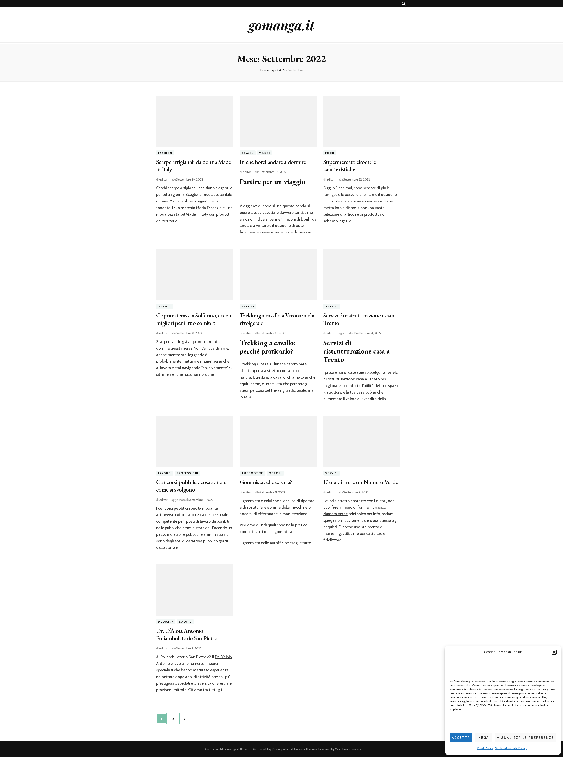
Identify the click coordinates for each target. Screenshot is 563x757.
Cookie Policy (485, 748)
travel (248, 153)
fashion (165, 153)
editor (163, 179)
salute (185, 622)
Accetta (461, 738)
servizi (164, 306)
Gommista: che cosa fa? (266, 482)
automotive (252, 473)
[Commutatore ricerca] (404, 4)
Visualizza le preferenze (525, 738)
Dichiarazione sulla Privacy (511, 748)
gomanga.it (281, 25)
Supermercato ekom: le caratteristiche (349, 165)
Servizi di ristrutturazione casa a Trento (358, 319)
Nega (483, 738)
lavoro (164, 473)
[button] (554, 652)
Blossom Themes (304, 749)
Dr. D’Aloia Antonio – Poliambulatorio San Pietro (186, 634)
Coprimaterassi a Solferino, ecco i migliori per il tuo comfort (193, 319)
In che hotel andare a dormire (273, 162)
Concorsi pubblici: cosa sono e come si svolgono (191, 485)
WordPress (342, 749)
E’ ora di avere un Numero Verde (360, 482)
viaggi (264, 153)
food (330, 153)
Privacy (356, 749)
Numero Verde (335, 513)
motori (275, 473)
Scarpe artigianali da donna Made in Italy (193, 165)
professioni (187, 473)
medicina (166, 622)
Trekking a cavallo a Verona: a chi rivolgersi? (277, 319)
